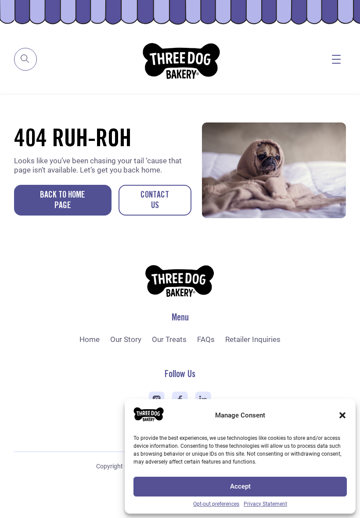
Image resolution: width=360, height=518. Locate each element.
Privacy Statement (265, 504)
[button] (342, 415)
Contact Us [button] (154, 200)
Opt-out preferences (216, 504)
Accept (240, 486)
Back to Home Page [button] (62, 200)
